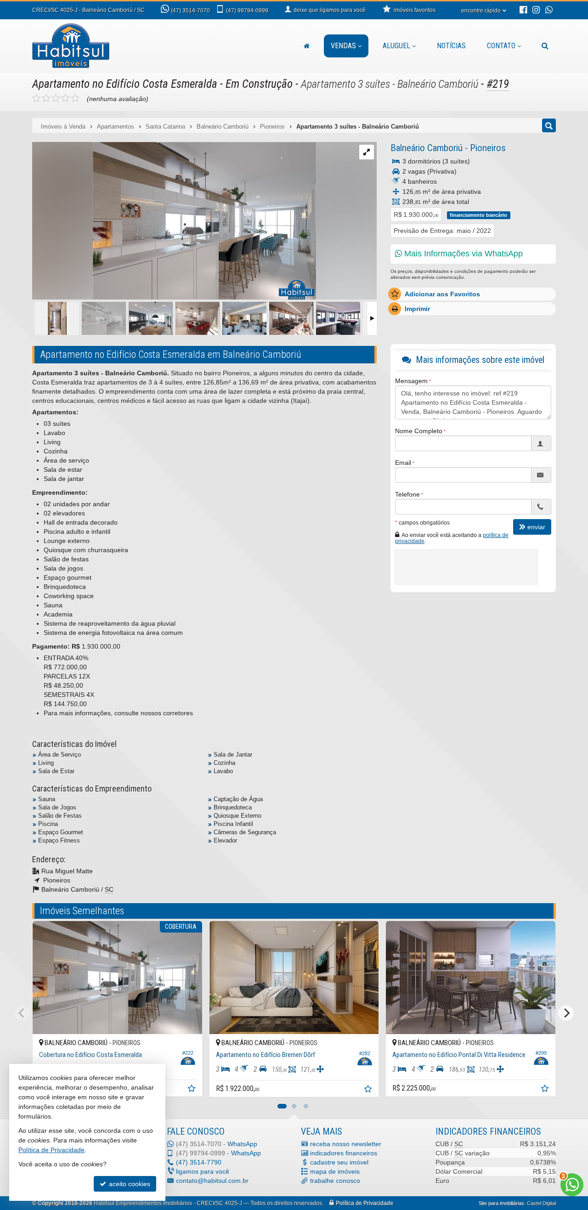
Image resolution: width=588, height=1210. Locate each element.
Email (403, 462)
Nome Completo (418, 431)
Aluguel (396, 45)
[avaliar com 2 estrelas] (46, 98)
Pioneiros (488, 147)
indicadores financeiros (343, 1153)
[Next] (566, 1013)
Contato (501, 45)
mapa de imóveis (335, 1171)
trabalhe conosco (335, 1180)
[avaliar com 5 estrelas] (75, 98)
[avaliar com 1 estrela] (36, 98)
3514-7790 (198, 1162)
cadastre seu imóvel (339, 1162)
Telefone (407, 494)
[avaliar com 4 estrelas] (65, 98)
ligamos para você (202, 1171)
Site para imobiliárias (501, 1203)
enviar (536, 527)
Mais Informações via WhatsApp (462, 253)
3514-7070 (190, 10)
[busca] (545, 45)
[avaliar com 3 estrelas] (55, 98)
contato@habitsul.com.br (212, 1180)
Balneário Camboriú (426, 147)
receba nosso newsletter (345, 1144)
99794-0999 (247, 10)
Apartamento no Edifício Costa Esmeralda (124, 83)
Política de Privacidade (364, 1203)
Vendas (343, 45)
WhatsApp (242, 1144)
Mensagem (411, 380)
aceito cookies (128, 1183)
